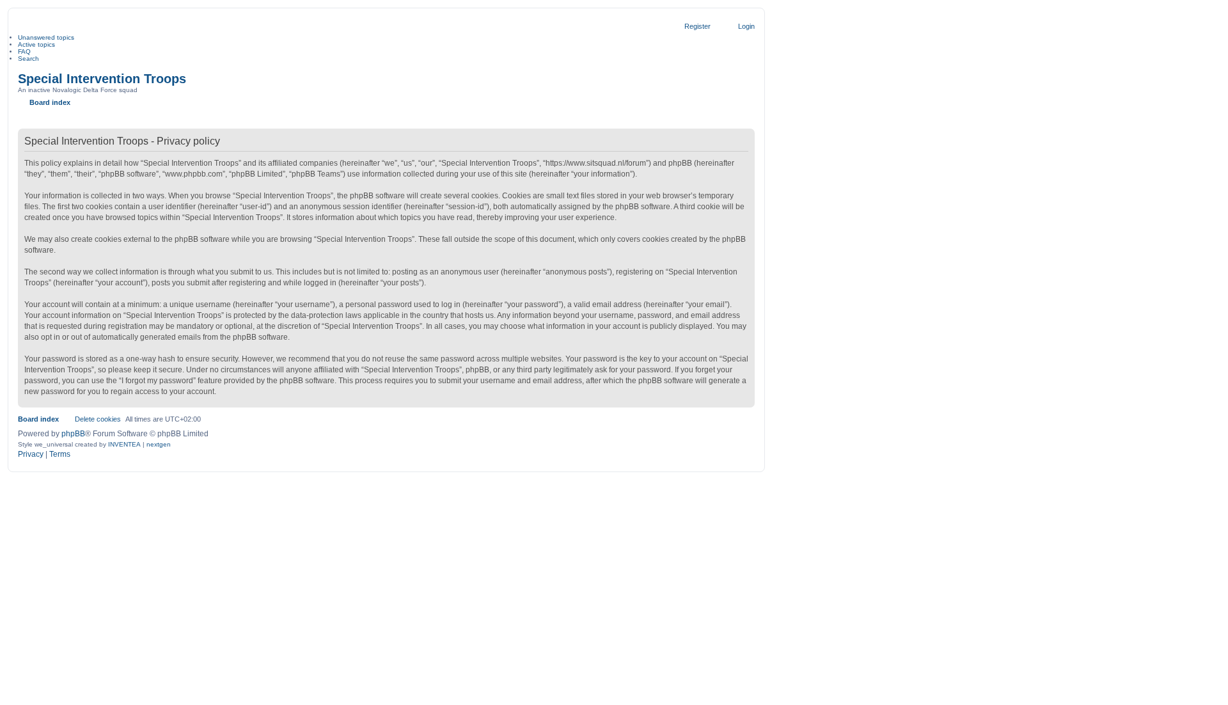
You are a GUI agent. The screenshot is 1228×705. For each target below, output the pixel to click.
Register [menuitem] (697, 26)
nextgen (158, 444)
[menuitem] (30, 455)
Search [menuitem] (28, 58)
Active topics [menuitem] (36, 44)
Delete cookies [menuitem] (98, 419)
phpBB (73, 433)
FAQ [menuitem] (24, 51)
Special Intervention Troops (102, 79)
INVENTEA (124, 444)
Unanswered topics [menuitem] (46, 37)
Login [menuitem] (746, 26)
